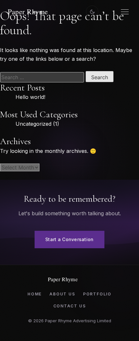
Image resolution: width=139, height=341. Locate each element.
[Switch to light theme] (92, 11)
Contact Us (69, 306)
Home (34, 294)
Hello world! (30, 97)
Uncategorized (33, 124)
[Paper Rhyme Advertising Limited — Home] (37, 11)
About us (62, 294)
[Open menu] (124, 12)
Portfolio (97, 294)
